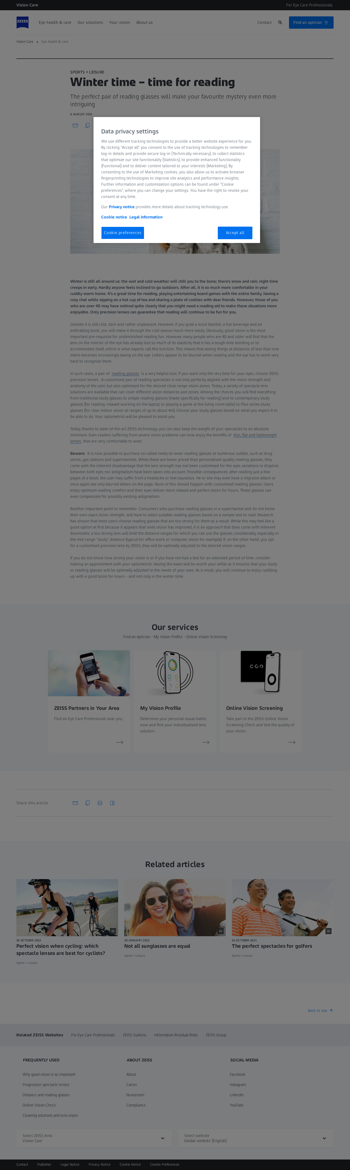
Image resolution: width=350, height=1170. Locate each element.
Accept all (235, 232)
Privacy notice (122, 206)
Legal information (145, 217)
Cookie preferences (122, 232)
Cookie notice (114, 217)
